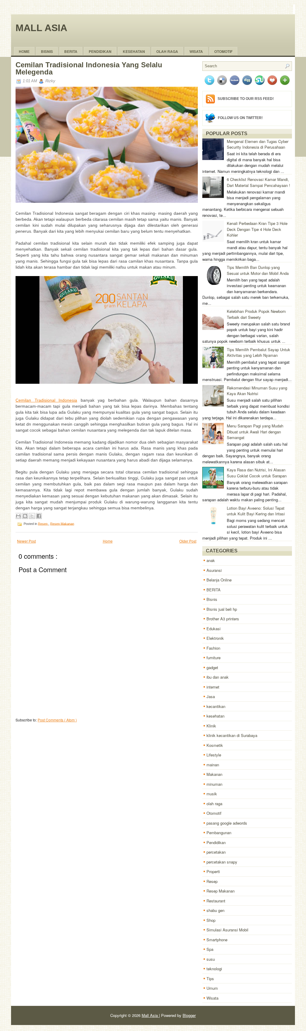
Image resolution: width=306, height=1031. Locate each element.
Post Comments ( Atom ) (57, 719)
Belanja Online (219, 580)
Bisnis (47, 51)
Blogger (189, 1015)
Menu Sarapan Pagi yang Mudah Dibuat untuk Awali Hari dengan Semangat (255, 431)
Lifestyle (213, 755)
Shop (210, 920)
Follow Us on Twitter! (240, 117)
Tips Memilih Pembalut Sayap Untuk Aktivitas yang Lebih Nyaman (258, 352)
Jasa (210, 696)
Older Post (187, 540)
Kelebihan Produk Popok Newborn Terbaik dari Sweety (256, 314)
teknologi (214, 968)
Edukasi (213, 628)
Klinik (211, 726)
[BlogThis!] (25, 516)
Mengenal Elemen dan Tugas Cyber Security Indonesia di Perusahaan (257, 144)
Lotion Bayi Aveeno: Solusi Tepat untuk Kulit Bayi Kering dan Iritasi (256, 511)
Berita (70, 51)
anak (210, 560)
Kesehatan (134, 51)
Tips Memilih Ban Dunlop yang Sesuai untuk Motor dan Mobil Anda (258, 270)
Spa (209, 949)
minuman (214, 784)
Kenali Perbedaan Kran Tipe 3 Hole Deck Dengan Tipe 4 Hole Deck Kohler (257, 229)
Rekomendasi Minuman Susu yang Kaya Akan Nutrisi (257, 391)
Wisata (196, 51)
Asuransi (214, 570)
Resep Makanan (62, 523)
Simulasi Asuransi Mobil (227, 930)
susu (210, 959)
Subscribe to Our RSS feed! (246, 99)
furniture (213, 657)
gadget (212, 667)
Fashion (213, 648)
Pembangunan (218, 832)
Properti (213, 871)
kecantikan (215, 706)
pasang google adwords (226, 823)
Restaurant (215, 901)
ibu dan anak (217, 677)
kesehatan (215, 716)
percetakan (216, 852)
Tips (210, 978)
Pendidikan (216, 842)
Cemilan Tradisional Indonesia (46, 400)
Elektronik (215, 638)
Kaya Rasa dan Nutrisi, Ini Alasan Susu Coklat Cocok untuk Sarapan (257, 473)
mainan (212, 764)
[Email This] (18, 516)
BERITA (213, 590)
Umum (212, 988)
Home (24, 51)
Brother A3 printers (222, 619)
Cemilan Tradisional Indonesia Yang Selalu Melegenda (89, 68)
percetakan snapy (221, 862)
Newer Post (26, 540)
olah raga (167, 51)
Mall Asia (41, 27)
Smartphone (216, 939)
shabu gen (215, 910)
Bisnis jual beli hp (221, 609)
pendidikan (100, 51)
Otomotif (223, 51)
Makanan (214, 774)
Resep (43, 523)
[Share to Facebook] (39, 516)
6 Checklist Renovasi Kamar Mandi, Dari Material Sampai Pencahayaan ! (258, 182)
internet (212, 687)
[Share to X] (32, 516)
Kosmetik (214, 745)
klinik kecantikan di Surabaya (231, 735)
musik (211, 794)
